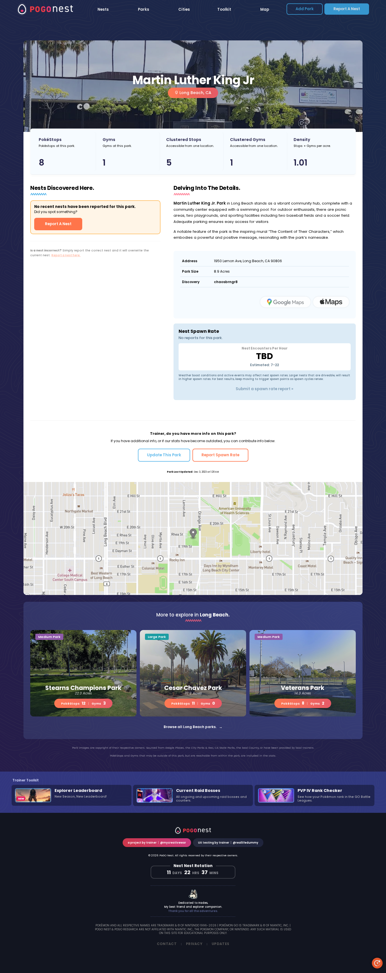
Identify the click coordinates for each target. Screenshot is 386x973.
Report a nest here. (66, 255)
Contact (167, 943)
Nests (103, 9)
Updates (220, 943)
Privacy (194, 943)
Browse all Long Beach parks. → (193, 726)
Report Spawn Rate (220, 455)
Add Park (305, 9)
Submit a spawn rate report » (264, 389)
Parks (143, 9)
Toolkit (224, 9)
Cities (184, 9)
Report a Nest (346, 9)
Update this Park (164, 455)
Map (264, 9)
